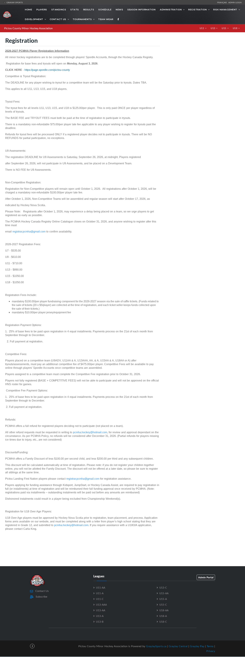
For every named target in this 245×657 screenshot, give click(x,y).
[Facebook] (118, 19)
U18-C (163, 621)
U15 (224, 28)
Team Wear (105, 19)
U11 (202, 28)
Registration (197, 9)
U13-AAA (101, 604)
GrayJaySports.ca (156, 646)
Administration (171, 9)
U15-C (163, 604)
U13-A (100, 616)
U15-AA (163, 593)
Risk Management (225, 9)
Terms (210, 646)
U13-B (100, 621)
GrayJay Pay (197, 646)
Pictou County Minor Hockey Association (28, 28)
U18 (235, 28)
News (119, 9)
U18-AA (163, 610)
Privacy (210, 651)
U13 (213, 28)
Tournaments (82, 19)
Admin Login (235, 2)
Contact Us (58, 19)
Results (88, 9)
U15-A (163, 599)
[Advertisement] (202, 68)
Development (34, 19)
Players (41, 9)
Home (28, 9)
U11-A (100, 593)
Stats (74, 9)
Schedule (104, 9)
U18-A (163, 616)
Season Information (141, 9)
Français (222, 2)
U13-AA (100, 610)
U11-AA (100, 587)
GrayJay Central (178, 646)
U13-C (163, 587)
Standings (58, 9)
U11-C (100, 599)
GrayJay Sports (14, 2)
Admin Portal (206, 577)
